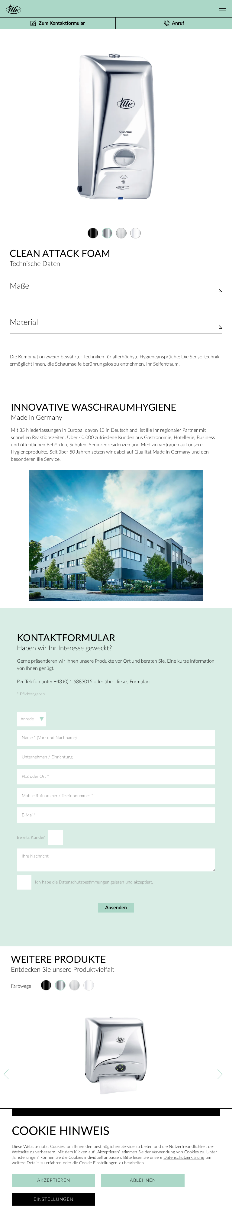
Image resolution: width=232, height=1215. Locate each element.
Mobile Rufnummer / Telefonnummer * (57, 796)
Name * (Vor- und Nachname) (49, 738)
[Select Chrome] (107, 233)
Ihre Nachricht (35, 856)
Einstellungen (53, 1199)
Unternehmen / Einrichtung (47, 757)
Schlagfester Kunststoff (34, 329)
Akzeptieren (53, 1180)
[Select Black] (93, 233)
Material (24, 322)
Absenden (116, 907)
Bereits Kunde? (31, 837)
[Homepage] (13, 8)
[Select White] (135, 233)
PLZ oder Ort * (35, 776)
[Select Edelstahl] (121, 233)
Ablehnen (143, 1180)
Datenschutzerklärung (183, 1157)
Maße (19, 286)
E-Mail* (28, 815)
